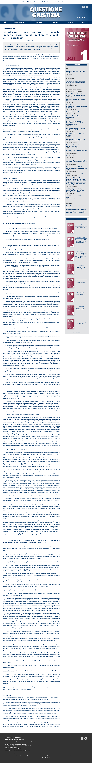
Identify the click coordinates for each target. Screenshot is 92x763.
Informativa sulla (10, 753)
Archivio (70, 22)
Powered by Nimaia (46, 757)
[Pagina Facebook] (83, 7)
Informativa (67, 1)
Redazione (55, 22)
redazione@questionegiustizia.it (23, 750)
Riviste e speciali (19, 22)
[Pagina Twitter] (87, 7)
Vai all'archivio (77, 332)
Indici (83, 22)
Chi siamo (39, 22)
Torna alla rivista (9, 28)
